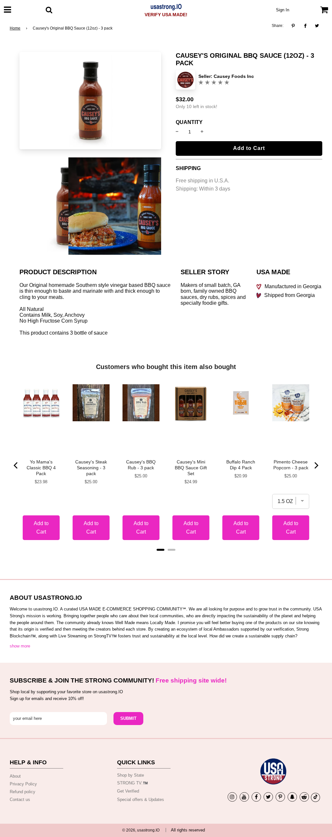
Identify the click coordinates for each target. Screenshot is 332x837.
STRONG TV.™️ (132, 783)
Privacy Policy (23, 784)
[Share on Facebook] (305, 25)
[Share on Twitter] (317, 25)
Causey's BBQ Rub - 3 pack (141, 464)
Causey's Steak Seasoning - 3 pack (91, 467)
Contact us (20, 799)
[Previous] (16, 465)
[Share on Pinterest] (295, 25)
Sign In (282, 9)
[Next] (315, 465)
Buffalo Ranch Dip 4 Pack (240, 464)
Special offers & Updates (140, 799)
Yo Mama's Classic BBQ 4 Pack (41, 467)
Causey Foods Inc (234, 76)
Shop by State (130, 775)
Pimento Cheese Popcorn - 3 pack (290, 464)
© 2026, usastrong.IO (141, 830)
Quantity (189, 122)
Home (15, 28)
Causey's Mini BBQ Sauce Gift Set (191, 467)
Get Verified (128, 791)
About (15, 776)
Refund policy (22, 791)
